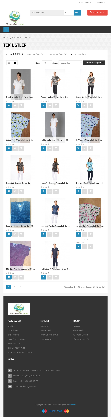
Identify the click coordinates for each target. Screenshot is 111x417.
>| (27, 286)
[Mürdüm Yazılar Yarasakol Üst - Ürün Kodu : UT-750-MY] (20, 256)
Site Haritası (13, 335)
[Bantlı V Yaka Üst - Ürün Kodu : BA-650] (20, 84)
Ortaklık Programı (49, 335)
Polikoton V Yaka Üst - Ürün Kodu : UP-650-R (61, 269)
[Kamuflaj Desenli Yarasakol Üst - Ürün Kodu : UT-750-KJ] (55, 170)
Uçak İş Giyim (15, 37)
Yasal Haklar (14, 343)
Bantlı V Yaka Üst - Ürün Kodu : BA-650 (24, 97)
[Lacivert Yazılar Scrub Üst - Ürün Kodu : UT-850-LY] (20, 213)
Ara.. (77, 12)
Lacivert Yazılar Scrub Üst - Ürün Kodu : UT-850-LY (29, 226)
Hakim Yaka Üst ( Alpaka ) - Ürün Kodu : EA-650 (62, 140)
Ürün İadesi (13, 330)
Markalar (44, 326)
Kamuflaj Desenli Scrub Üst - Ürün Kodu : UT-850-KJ (29, 183)
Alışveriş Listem (80, 335)
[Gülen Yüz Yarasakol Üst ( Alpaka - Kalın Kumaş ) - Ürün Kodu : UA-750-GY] (20, 127)
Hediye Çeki (45, 330)
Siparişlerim (78, 330)
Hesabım (76, 326)
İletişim (11, 326)
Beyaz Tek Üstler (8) (35, 54)
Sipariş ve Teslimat (16, 339)
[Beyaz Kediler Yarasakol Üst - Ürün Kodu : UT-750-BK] (90, 84)
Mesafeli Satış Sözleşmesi (20, 352)
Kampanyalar (46, 339)
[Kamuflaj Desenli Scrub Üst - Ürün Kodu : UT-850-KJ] (20, 170)
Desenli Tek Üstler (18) (58, 54)
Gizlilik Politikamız (16, 348)
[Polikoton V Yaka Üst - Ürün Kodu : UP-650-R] (55, 256)
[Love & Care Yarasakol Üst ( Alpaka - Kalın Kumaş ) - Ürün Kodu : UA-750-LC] (90, 213)
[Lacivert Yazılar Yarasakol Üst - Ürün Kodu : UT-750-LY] (55, 213)
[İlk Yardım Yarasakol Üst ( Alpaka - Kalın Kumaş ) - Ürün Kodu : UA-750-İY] (90, 127)
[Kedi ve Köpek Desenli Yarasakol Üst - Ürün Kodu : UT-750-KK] (90, 170)
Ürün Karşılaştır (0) (94, 62)
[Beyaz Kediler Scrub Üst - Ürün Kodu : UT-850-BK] (55, 84)
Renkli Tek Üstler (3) (81, 54)
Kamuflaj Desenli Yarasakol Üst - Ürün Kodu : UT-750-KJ (66, 183)
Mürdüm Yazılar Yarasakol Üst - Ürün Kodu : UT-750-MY (31, 269)
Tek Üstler (28, 37)
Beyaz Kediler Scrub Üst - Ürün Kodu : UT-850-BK (63, 97)
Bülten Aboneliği (81, 339)
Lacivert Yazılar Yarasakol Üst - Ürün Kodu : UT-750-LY (65, 226)
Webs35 (72, 404)
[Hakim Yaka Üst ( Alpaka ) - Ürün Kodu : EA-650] (55, 127)
